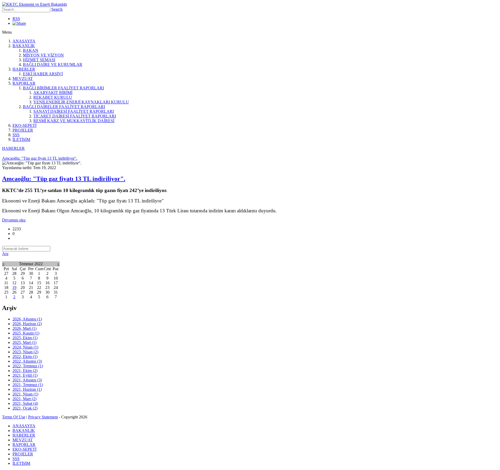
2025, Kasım (25, 333)
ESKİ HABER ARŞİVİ (43, 74)
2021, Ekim (25, 370)
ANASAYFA (23, 41)
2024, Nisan (25, 347)
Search (57, 9)
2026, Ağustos (27, 319)
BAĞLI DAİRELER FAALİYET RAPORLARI (64, 106)
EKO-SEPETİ (24, 125)
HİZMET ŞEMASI (39, 60)
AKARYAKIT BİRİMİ (52, 92)
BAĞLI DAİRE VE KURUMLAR (52, 64)
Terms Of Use (13, 417)
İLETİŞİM (21, 139)
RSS (16, 18)
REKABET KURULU (52, 97)
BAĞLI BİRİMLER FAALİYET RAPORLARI (63, 88)
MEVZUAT (22, 78)
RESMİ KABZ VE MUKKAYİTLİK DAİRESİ (73, 121)
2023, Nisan (25, 352)
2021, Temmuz (27, 384)
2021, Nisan (25, 394)
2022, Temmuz (27, 366)
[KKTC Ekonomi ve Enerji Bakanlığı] (34, 4)
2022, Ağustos (27, 361)
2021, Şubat (25, 403)
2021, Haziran (27, 389)
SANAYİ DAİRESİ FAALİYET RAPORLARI (73, 111)
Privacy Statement (43, 417)
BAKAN (30, 50)
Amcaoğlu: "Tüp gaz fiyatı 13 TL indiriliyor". (63, 178)
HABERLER (23, 69)
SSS (16, 135)
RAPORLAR (23, 83)
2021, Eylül (25, 375)
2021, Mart (24, 399)
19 (14, 287)
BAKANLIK (23, 46)
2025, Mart (24, 342)
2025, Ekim (25, 338)
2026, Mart (24, 328)
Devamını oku (14, 220)
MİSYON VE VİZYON (43, 55)
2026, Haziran (27, 323)
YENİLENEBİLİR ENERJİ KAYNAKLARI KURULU (81, 102)
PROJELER (22, 130)
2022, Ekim (25, 356)
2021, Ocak (25, 408)
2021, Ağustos (27, 380)
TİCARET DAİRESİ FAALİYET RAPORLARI (74, 116)
